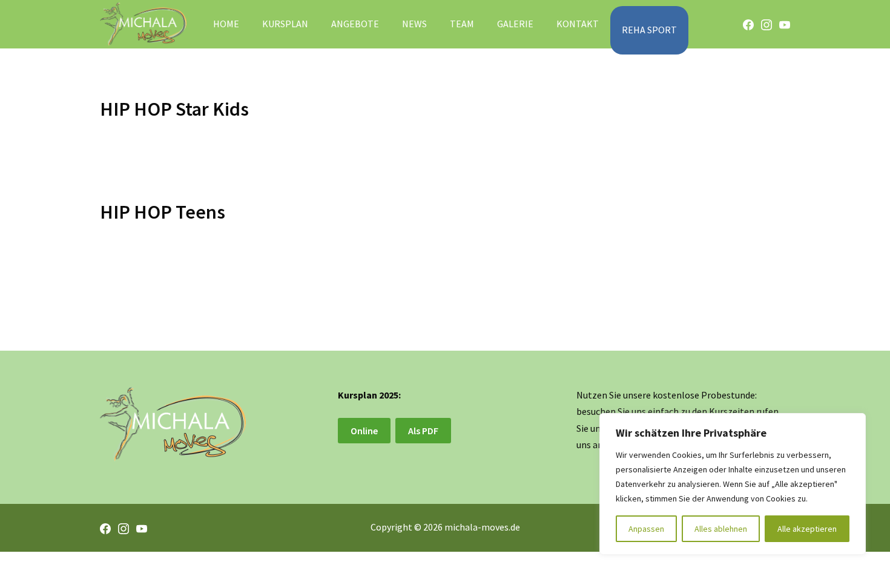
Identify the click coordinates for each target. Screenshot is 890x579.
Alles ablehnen (720, 528)
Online (364, 431)
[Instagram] (766, 24)
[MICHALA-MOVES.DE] (143, 24)
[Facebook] (748, 24)
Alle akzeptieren (807, 528)
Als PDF (423, 431)
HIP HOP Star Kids (174, 109)
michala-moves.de (482, 527)
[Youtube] (784, 24)
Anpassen (646, 528)
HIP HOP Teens (162, 212)
